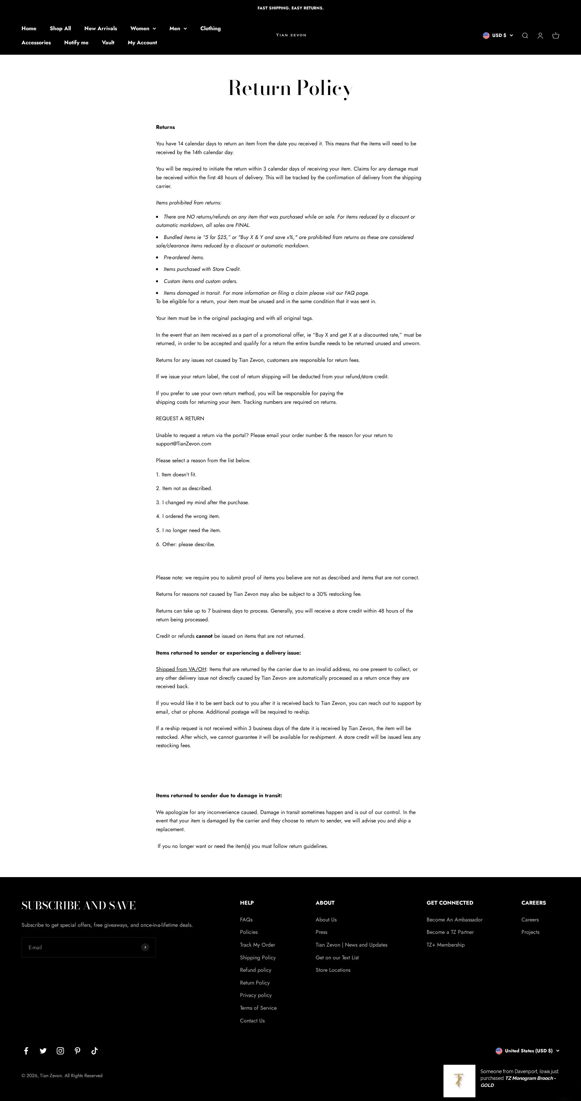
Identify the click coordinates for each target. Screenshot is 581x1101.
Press (321, 932)
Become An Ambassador (454, 919)
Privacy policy (256, 995)
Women (139, 28)
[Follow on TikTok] (94, 1050)
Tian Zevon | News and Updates (351, 945)
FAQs (246, 919)
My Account (142, 42)
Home (29, 28)
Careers (530, 919)
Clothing (210, 28)
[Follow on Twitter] (43, 1050)
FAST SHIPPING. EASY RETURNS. (291, 8)
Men (174, 28)
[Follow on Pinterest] (77, 1050)
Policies (249, 932)
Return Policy (255, 983)
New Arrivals (100, 28)
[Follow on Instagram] (60, 1050)
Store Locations (333, 970)
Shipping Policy (258, 957)
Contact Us (252, 1020)
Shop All (60, 28)
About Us (326, 919)
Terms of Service (258, 1008)
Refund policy (255, 970)
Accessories (36, 42)
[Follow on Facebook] (26, 1050)
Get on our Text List (337, 957)
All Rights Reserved (84, 1075)
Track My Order (257, 945)
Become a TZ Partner (450, 932)
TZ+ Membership (446, 945)
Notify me (76, 42)
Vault (108, 42)
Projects (530, 932)
